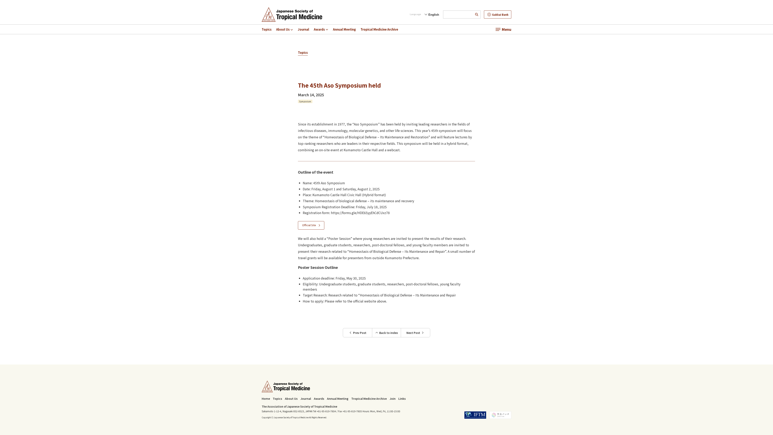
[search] (477, 14)
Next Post (413, 333)
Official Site (309, 225)
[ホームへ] (292, 14)
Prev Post (359, 333)
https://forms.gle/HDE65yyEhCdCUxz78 (360, 212)
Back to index (388, 333)
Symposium (305, 101)
